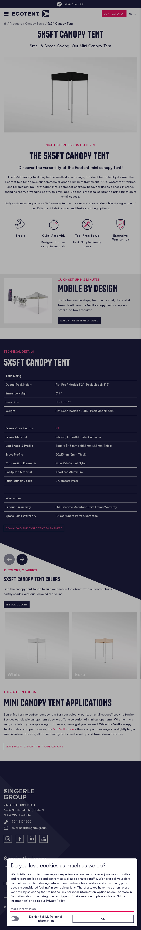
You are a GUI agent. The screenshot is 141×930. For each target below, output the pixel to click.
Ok (103, 918)
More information (23, 909)
